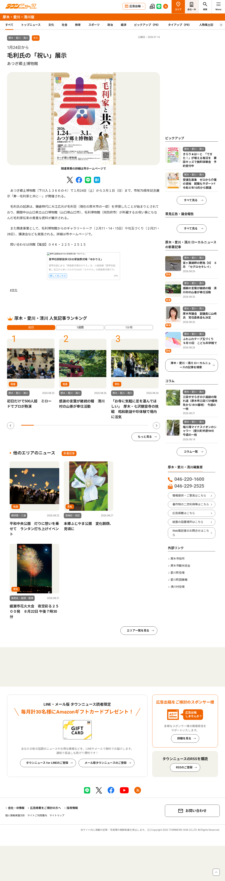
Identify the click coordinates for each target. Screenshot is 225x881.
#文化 (13, 290)
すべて (9, 25)
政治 (110, 25)
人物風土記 (206, 25)
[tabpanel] (83, 121)
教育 (78, 25)
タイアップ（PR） (179, 25)
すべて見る (191, 200)
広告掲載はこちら (183, 513)
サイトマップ (57, 815)
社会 (64, 25)
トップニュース (31, 25)
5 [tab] (78, 425)
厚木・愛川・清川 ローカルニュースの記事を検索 (191, 365)
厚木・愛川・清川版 (18, 17)
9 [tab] (129, 425)
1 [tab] (27, 425)
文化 (51, 25)
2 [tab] (40, 425)
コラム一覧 (191, 451)
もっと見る (145, 436)
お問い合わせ (196, 811)
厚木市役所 (178, 558)
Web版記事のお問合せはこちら (190, 533)
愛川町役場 (178, 572)
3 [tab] (53, 425)
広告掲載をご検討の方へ (45, 808)
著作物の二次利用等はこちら (190, 504)
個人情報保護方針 (15, 815)
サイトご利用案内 (37, 815)
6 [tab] (91, 425)
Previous (10, 425)
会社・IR (191, 9)
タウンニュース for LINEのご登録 (47, 763)
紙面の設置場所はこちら (187, 522)
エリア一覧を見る (138, 630)
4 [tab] (65, 425)
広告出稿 (135, 6)
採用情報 (72, 808)
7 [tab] (103, 425)
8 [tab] (116, 425)
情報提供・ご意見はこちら (189, 495)
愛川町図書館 (179, 579)
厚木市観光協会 (180, 565)
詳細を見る (184, 738)
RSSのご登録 (184, 767)
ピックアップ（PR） (147, 25)
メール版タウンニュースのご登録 (106, 763)
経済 (123, 25)
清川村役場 (178, 586)
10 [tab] (142, 425)
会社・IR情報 (16, 808)
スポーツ (94, 25)
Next (156, 425)
